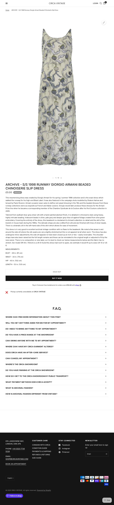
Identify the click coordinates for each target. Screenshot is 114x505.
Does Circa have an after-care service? (27, 352)
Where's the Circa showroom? (22, 364)
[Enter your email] (106, 454)
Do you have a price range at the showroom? (30, 335)
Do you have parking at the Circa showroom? (30, 370)
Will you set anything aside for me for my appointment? (36, 323)
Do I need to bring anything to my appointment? (31, 329)
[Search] (101, 3)
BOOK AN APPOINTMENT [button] (16, 464)
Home (7, 10)
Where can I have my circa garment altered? (29, 346)
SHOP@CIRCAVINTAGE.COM (17, 459)
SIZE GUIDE (36, 458)
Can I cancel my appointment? (22, 358)
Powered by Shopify (44, 490)
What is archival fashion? (19, 388)
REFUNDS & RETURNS (41, 455)
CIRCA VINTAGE (57, 3)
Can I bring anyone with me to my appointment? (31, 341)
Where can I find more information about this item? (33, 317)
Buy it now (57, 278)
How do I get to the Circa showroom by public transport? (37, 376)
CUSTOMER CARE (40, 440)
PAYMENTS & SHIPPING (41, 451)
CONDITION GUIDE (39, 448)
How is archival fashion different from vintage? (31, 394)
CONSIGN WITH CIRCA (41, 445)
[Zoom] (104, 22)
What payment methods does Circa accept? (29, 382)
